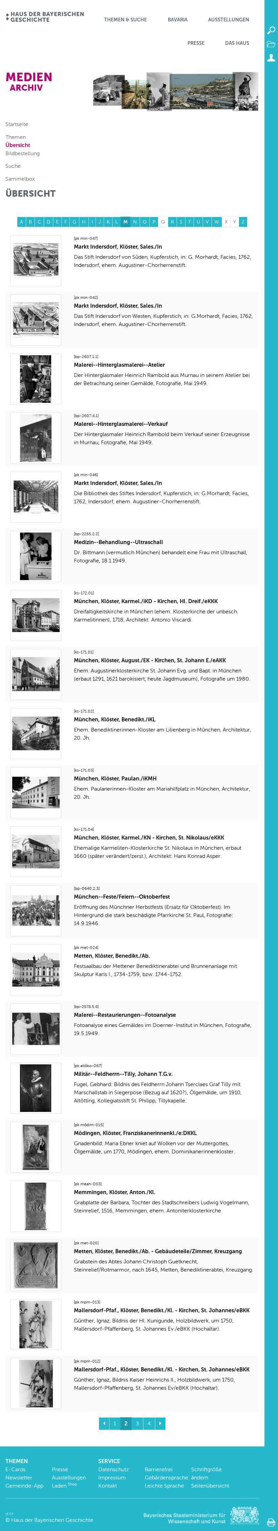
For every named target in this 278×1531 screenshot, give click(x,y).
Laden (64, 1486)
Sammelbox (20, 179)
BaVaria (177, 20)
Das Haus (237, 43)
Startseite (16, 124)
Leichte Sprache (164, 1486)
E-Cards (15, 1469)
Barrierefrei (159, 1469)
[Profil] (271, 58)
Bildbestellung (22, 153)
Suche (13, 166)
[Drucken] (271, 1522)
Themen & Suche (125, 20)
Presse (195, 43)
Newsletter (18, 1477)
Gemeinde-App (24, 1486)
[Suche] (271, 30)
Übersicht (17, 145)
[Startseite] (44, 17)
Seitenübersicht (210, 1486)
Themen (15, 137)
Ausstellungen (228, 20)
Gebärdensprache (166, 1477)
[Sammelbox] (271, 44)
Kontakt (107, 1486)
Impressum (112, 1477)
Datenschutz (113, 1469)
